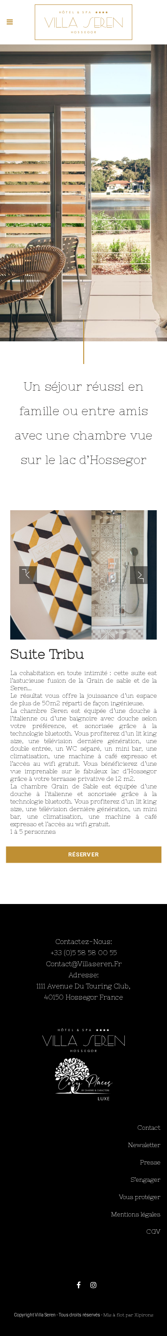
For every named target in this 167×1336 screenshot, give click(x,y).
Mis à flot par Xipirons (128, 1314)
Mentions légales (135, 1214)
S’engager (145, 1179)
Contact (148, 1127)
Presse (150, 1162)
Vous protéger (139, 1196)
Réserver (83, 854)
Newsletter (144, 1144)
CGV (153, 1231)
